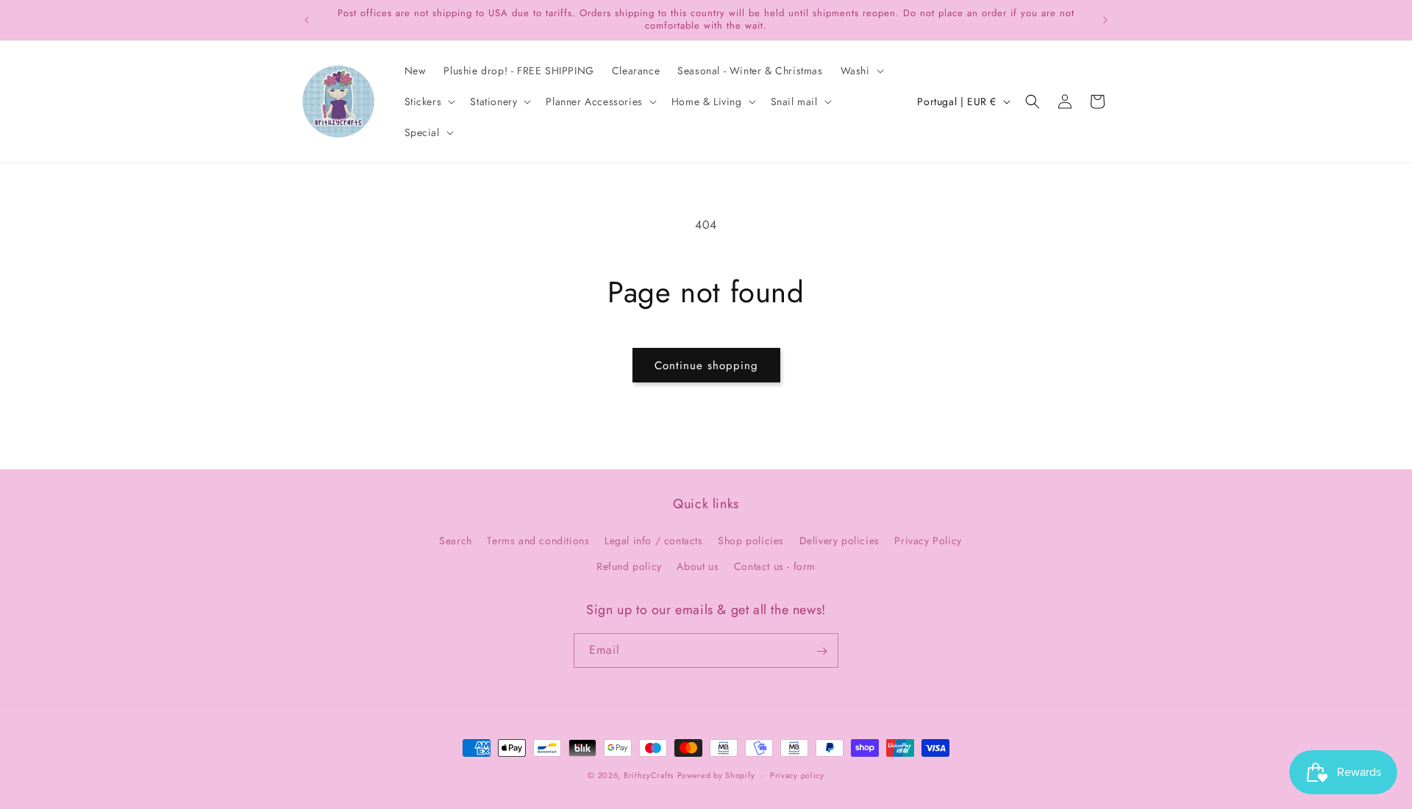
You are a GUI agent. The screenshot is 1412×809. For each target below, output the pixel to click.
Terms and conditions (538, 540)
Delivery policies (839, 540)
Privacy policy (797, 774)
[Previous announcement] (306, 20)
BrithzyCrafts (649, 775)
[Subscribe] (821, 651)
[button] (861, 70)
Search (455, 540)
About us (698, 566)
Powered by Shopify (716, 775)
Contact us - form (775, 566)
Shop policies (751, 540)
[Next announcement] (1105, 20)
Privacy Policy (927, 540)
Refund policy (629, 566)
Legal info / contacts (654, 540)
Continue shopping (706, 365)
